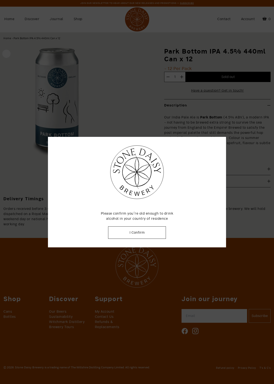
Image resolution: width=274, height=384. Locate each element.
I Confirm (137, 232)
